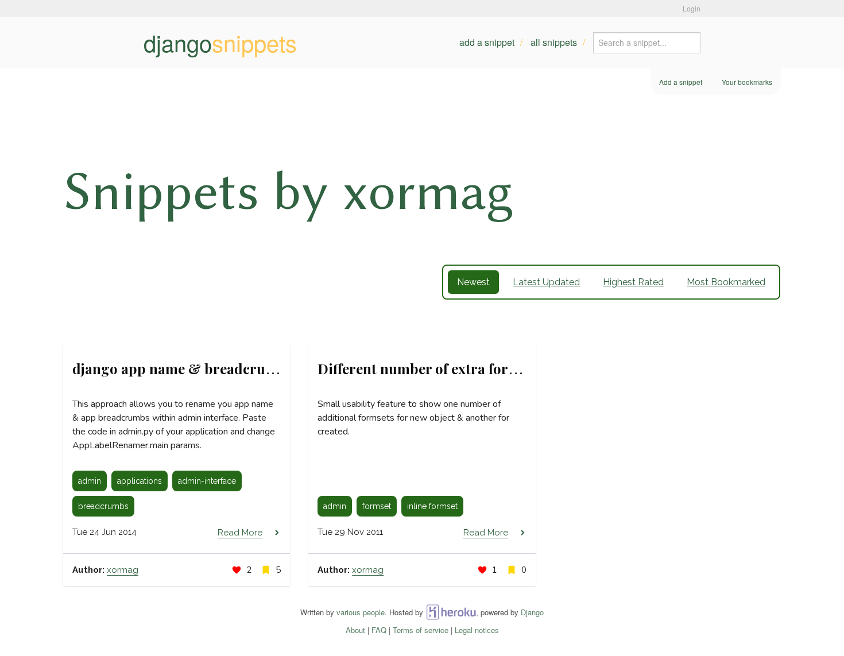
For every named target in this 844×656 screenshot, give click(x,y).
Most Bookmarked (726, 282)
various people (360, 612)
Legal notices (477, 629)
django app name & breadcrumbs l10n (198, 368)
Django (532, 612)
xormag (122, 570)
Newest (473, 282)
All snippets (554, 42)
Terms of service (420, 629)
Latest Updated (546, 282)
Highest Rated (633, 282)
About (355, 629)
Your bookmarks (747, 82)
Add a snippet (486, 42)
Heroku (451, 612)
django (220, 42)
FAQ (378, 629)
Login (691, 8)
